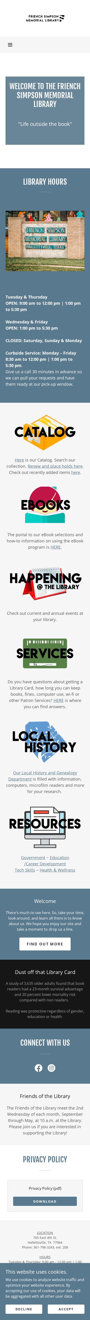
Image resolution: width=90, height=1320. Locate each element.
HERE (56, 547)
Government (33, 857)
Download (45, 1201)
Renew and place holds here (55, 466)
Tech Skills (25, 870)
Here (19, 460)
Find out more (45, 944)
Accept (66, 1309)
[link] (45, 18)
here (75, 472)
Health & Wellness (57, 870)
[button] (10, 44)
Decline (23, 1309)
